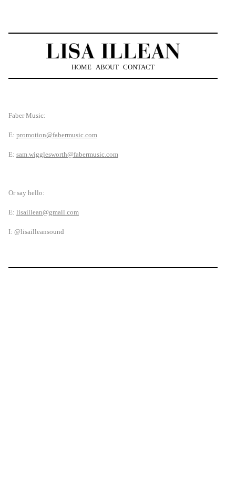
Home (81, 67)
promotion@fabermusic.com (56, 135)
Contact (139, 67)
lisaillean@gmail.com (47, 212)
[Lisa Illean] (113, 51)
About (107, 67)
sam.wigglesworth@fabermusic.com (67, 154)
